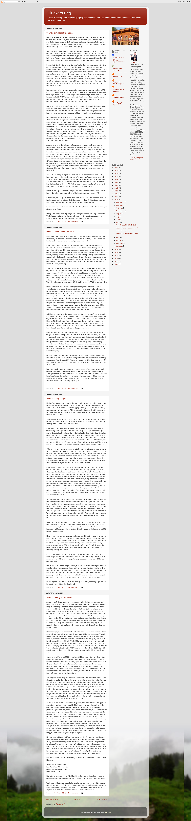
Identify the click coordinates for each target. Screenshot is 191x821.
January (119, 246)
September (120, 211)
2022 (116, 179)
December (120, 202)
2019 (116, 188)
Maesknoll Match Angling (118, 83)
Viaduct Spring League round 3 (60, 232)
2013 (116, 252)
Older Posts (101, 799)
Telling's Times (118, 97)
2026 (116, 168)
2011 (116, 258)
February (119, 243)
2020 (116, 185)
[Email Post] (82, 221)
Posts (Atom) (60, 804)
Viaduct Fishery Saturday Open (60, 598)
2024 (116, 173)
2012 (116, 255)
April (118, 237)
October (119, 208)
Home (77, 799)
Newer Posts (52, 799)
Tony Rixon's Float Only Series (59, 33)
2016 (116, 197)
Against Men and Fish (117, 69)
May (118, 222)
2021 (116, 182)
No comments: (73, 221)
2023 (116, 176)
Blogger (108, 813)
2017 (116, 194)
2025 (116, 171)
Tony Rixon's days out (117, 104)
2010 (116, 261)
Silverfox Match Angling (118, 90)
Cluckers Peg (59, 13)
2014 (116, 249)
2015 (116, 199)
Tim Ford (135, 62)
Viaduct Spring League (56, 399)
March (118, 240)
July (117, 217)
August (119, 214)
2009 (116, 264)
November (120, 205)
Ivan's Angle (117, 76)
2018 (116, 191)
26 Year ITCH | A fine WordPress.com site (118, 60)
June (118, 219)
